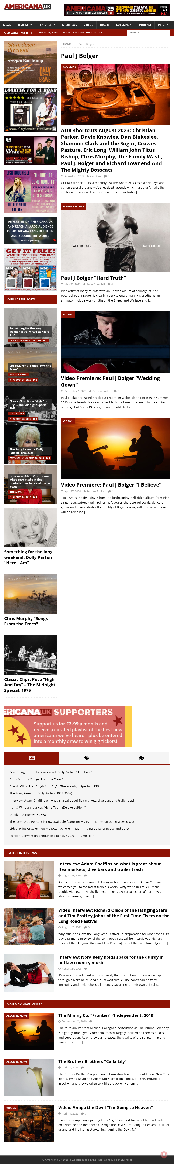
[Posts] (31, 758)
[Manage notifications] (164, 1154)
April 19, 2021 (70, 1067)
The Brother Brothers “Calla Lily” (92, 1061)
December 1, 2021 (75, 391)
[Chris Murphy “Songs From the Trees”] (30, 594)
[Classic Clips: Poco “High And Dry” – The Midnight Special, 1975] (30, 655)
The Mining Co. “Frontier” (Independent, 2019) (106, 1015)
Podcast (145, 25)
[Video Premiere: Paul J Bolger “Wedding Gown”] (115, 342)
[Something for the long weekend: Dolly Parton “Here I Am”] (30, 527)
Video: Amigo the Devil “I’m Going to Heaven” (105, 1107)
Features (45, 25)
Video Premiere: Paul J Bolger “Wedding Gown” (110, 381)
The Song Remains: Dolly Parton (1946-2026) (26, 451)
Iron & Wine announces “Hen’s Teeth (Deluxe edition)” (48, 807)
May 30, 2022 (72, 284)
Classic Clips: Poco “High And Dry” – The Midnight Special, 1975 (29, 404)
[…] (138, 192)
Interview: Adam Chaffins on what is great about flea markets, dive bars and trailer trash (30, 481)
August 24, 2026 (71, 969)
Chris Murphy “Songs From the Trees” (30, 367)
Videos (88, 25)
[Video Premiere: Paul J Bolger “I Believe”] (115, 448)
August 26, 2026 (71, 927)
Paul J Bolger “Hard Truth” (93, 277)
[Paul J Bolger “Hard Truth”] (115, 237)
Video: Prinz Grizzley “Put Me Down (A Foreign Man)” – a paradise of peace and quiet (69, 829)
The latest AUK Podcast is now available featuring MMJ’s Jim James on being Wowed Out (72, 822)
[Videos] (29, 1123)
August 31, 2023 (74, 176)
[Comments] (141, 758)
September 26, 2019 (74, 1021)
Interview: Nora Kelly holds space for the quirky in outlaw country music (111, 959)
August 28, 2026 (32, 340)
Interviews (69, 25)
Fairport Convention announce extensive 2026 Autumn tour (52, 836)
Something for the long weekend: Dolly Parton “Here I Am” (30, 331)
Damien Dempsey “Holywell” (29, 815)
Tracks (104, 25)
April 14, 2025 (70, 1113)
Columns (122, 25)
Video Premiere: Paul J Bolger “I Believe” (111, 484)
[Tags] (86, 758)
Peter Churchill (95, 284)
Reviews (23, 25)
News (7, 25)
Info (161, 25)
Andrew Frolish (101, 391)
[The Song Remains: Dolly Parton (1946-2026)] (30, 444)
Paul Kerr (95, 176)
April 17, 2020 (72, 491)
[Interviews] (29, 880)
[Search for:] (148, 32)
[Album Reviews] (29, 1031)
